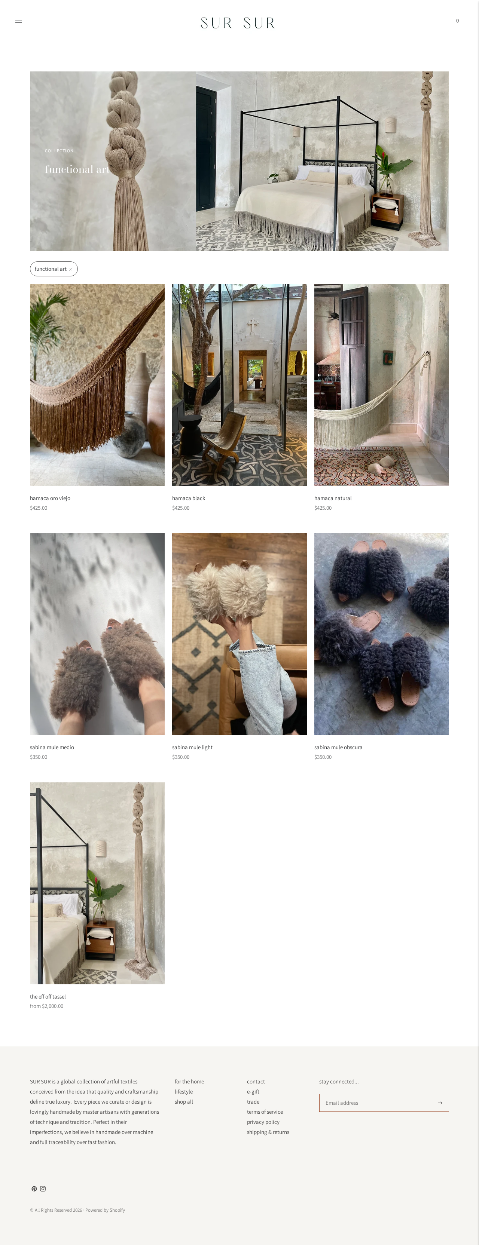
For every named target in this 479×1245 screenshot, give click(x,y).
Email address (341, 1094)
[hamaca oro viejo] (97, 385)
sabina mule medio (52, 747)
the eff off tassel (48, 996)
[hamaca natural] (381, 385)
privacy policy (263, 1121)
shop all (184, 1101)
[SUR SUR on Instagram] (43, 1189)
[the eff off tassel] (97, 883)
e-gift (253, 1091)
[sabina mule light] (239, 634)
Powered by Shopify (105, 1210)
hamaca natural (333, 498)
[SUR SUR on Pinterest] (34, 1189)
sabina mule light (192, 747)
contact (256, 1081)
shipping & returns (268, 1131)
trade (253, 1101)
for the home (189, 1081)
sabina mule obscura (338, 747)
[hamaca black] (239, 385)
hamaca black (188, 498)
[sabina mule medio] (97, 634)
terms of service (265, 1111)
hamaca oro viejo (50, 498)
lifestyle (184, 1091)
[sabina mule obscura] (381, 634)
